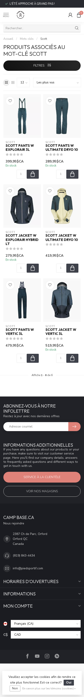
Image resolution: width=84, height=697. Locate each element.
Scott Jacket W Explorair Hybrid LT (22, 240)
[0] (79, 14)
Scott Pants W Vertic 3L (20, 332)
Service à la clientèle (42, 477)
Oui (68, 682)
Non (15, 688)
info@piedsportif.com (28, 568)
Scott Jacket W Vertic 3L (60, 332)
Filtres (39, 65)
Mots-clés (27, 39)
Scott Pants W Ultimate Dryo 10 (61, 148)
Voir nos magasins (42, 491)
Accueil (8, 39)
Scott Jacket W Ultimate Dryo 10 (61, 238)
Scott (43, 39)
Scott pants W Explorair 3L (20, 148)
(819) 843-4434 (24, 555)
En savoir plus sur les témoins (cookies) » (48, 688)
